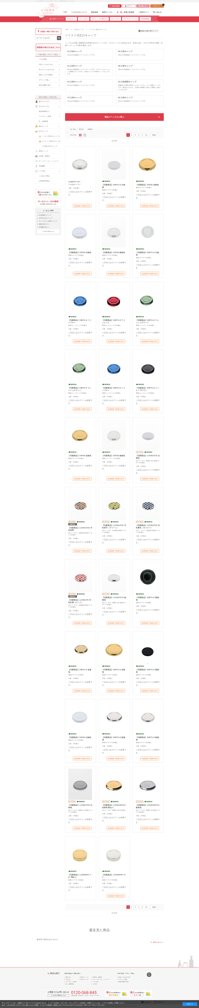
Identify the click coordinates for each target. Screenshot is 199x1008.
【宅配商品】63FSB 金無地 (79, 456)
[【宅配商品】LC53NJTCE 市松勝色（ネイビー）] (148, 504)
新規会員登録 (114, 6)
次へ (147, 135)
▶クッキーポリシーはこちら (94, 1005)
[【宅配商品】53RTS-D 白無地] (148, 231)
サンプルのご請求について (48, 221)
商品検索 (94, 12)
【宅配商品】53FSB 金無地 (147, 185)
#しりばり (84, 19)
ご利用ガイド (143, 12)
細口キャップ (85, 977)
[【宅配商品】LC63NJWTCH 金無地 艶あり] (114, 784)
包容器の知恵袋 (125, 12)
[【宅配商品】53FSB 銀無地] (114, 231)
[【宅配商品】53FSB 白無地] (80, 231)
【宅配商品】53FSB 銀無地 (113, 252)
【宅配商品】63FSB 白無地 (79, 737)
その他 (95, 984)
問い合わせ (157, 12)
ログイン (129, 6)
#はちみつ (71, 19)
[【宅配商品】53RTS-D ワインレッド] (114, 299)
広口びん (68, 979)
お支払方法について (46, 218)
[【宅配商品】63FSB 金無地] (80, 435)
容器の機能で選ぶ (123, 981)
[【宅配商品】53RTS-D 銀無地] (148, 716)
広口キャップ (85, 979)
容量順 (90, 129)
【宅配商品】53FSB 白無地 (79, 252)
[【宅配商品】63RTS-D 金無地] (114, 649)
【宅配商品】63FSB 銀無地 (113, 456)
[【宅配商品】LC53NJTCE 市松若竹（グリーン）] (114, 504)
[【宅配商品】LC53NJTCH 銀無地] (114, 576)
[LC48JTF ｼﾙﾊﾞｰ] (80, 164)
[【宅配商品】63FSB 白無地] (80, 716)
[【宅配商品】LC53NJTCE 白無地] (148, 435)
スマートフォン (149, 974)
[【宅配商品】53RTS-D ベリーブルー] (80, 299)
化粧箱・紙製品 (97, 977)
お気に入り (143, 6)
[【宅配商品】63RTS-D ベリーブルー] (114, 367)
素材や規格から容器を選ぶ (48, 97)
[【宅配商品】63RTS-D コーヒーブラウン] (148, 367)
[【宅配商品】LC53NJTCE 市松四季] (80, 504)
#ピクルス (115, 19)
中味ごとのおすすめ (124, 977)
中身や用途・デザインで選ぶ (48, 54)
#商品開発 (145, 19)
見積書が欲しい (44, 227)
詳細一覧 (84, 135)
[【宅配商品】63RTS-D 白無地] (114, 164)
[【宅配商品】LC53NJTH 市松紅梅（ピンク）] (80, 576)
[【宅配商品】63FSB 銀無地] (114, 435)
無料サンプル (107, 12)
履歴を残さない (158, 942)
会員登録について (45, 215)
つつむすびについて (79, 12)
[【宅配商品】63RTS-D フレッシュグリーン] (80, 367)
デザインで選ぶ (123, 979)
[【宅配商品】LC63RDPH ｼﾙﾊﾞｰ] (114, 854)
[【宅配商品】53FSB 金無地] (148, 164)
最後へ (154, 135)
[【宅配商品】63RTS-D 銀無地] (114, 716)
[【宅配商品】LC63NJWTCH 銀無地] (148, 784)
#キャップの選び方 (99, 19)
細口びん (68, 977)
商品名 (81, 129)
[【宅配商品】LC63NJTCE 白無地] (80, 784)
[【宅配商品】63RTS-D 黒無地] (148, 649)
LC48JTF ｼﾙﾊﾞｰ (75, 182)
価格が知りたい (44, 224)
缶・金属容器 (70, 984)
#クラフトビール (130, 19)
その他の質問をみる (48, 231)
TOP (65, 12)
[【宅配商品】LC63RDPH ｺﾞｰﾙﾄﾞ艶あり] (80, 854)
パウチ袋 (95, 981)
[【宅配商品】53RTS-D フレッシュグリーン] (148, 299)
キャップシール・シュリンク (101, 979)
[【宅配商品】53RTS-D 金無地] (80, 649)
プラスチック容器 (71, 981)
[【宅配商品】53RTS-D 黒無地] (148, 576)
